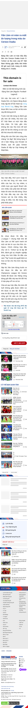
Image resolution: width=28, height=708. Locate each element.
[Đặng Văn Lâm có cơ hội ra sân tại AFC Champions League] (6, 367)
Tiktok (21, 666)
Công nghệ (9, 650)
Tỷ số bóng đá (6, 598)
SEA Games (5, 626)
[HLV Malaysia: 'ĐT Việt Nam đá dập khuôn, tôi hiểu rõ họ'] (5, 230)
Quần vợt (21, 622)
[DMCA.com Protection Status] (10, 703)
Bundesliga (5, 614)
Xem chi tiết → (22, 317)
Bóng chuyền (22, 620)
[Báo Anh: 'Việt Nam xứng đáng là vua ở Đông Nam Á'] (6, 446)
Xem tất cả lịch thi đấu (14, 329)
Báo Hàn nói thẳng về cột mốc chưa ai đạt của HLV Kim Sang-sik (16, 391)
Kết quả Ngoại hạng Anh (22, 595)
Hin (26, 428)
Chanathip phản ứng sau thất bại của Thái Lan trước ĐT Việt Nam (17, 427)
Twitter (21, 662)
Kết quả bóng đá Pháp (22, 609)
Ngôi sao (5, 544)
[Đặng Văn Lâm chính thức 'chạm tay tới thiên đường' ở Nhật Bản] (6, 358)
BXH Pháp (5, 644)
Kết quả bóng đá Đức (22, 606)
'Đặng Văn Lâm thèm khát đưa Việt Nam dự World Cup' (19, 375)
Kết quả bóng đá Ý (22, 599)
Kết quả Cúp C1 (22, 592)
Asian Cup (5, 622)
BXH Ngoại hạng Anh (7, 632)
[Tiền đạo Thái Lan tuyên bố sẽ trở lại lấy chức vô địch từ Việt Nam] (6, 437)
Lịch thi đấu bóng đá (7, 592)
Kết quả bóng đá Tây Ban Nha (22, 602)
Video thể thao (6, 604)
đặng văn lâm (5, 472)
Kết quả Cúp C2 (22, 612)
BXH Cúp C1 (5, 638)
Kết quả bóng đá (6, 594)
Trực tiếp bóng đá (7, 600)
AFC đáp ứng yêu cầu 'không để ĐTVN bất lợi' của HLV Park (17, 217)
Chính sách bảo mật (5, 688)
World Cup (5, 618)
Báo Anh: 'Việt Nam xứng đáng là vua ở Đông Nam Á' (18, 445)
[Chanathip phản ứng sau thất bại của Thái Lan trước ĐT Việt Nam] (6, 428)
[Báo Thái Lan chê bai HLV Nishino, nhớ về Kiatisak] (5, 212)
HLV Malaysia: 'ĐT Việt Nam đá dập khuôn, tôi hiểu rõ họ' (17, 229)
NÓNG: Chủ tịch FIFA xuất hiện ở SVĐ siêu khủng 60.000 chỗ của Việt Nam (18, 400)
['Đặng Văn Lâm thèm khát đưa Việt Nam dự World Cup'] (6, 377)
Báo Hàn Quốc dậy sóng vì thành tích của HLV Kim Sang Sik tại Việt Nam (17, 464)
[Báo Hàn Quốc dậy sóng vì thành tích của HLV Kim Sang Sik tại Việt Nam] (6, 464)
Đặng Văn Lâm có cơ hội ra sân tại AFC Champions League (20, 366)
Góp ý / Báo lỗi (19, 343)
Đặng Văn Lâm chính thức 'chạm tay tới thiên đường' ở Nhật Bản (19, 357)
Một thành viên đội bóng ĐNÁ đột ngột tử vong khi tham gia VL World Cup (15, 308)
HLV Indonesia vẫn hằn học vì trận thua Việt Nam (17, 223)
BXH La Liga (5, 634)
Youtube (22, 659)
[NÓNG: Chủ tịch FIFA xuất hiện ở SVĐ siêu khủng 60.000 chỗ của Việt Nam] (6, 400)
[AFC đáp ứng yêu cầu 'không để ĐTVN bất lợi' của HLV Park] (5, 218)
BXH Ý (4, 636)
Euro (4, 620)
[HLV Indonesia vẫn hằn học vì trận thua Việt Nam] (5, 224)
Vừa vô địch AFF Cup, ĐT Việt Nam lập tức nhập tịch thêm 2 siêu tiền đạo (17, 409)
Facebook (22, 660)
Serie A (4, 612)
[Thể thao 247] (5, 588)
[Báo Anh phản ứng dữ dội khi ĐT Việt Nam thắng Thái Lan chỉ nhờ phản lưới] (6, 418)
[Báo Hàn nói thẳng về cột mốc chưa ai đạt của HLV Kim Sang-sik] (6, 391)
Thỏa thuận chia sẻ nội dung (7, 686)
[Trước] (3, 324)
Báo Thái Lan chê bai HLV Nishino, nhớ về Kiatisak (16, 211)
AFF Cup (5, 628)
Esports (21, 624)
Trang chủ (3, 31)
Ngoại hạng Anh (6, 606)
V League (5, 616)
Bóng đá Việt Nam (11, 31)
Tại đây (12, 690)
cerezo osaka (14, 472)
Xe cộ (20, 626)
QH (26, 401)
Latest (3, 650)
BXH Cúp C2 (5, 640)
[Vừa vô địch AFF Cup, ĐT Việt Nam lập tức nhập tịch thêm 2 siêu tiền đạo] (6, 409)
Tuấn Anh (17, 370)
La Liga (4, 610)
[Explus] (14, 336)
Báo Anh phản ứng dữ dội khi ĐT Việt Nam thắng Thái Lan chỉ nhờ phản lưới (17, 419)
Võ (20, 628)
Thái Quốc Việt (19, 361)
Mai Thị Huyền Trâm (21, 456)
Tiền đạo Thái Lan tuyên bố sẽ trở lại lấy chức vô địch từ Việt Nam (18, 437)
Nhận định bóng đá (7, 596)
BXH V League (6, 646)
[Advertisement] (14, 15)
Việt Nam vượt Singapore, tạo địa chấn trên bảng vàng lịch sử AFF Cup (13, 456)
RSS (21, 664)
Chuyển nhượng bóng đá (8, 602)
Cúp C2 (4, 624)
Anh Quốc (24, 391)
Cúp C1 (4, 608)
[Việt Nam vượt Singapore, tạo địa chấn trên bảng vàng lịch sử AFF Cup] (6, 455)
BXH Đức (5, 642)
